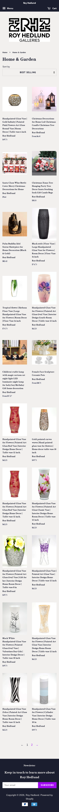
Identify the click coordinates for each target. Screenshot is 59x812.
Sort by (6, 66)
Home (4, 52)
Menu (9, 8)
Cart (54, 8)
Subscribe (47, 785)
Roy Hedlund (32, 795)
